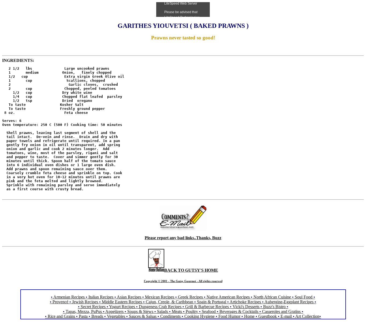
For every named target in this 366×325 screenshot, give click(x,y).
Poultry (192, 311)
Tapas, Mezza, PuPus (84, 311)
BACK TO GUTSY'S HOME (191, 270)
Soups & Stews (140, 311)
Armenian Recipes (69, 297)
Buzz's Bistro (274, 306)
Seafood (209, 311)
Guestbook (267, 316)
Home (249, 316)
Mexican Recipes (160, 297)
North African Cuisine (272, 297)
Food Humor (229, 316)
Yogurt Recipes (122, 306)
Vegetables (116, 316)
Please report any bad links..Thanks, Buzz (183, 238)
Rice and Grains (61, 316)
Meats (177, 311)
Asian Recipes (129, 297)
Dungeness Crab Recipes (160, 306)
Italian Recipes (101, 297)
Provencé (60, 302)
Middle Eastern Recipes (122, 302)
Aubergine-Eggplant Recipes (288, 302)
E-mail (286, 316)
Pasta (83, 316)
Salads (162, 311)
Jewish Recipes (85, 302)
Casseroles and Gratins (281, 311)
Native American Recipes (228, 297)
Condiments (170, 316)
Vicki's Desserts (246, 306)
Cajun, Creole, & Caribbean (169, 302)
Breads (97, 316)
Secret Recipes (93, 306)
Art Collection (307, 316)
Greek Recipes (190, 297)
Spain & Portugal (211, 302)
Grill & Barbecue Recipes (207, 306)
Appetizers (115, 311)
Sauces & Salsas (142, 316)
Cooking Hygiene (200, 316)
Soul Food (303, 297)
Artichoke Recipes (245, 302)
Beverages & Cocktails (239, 311)
